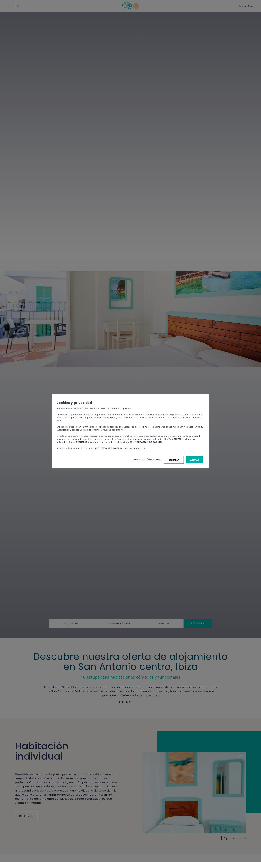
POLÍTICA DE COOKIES (108, 448)
